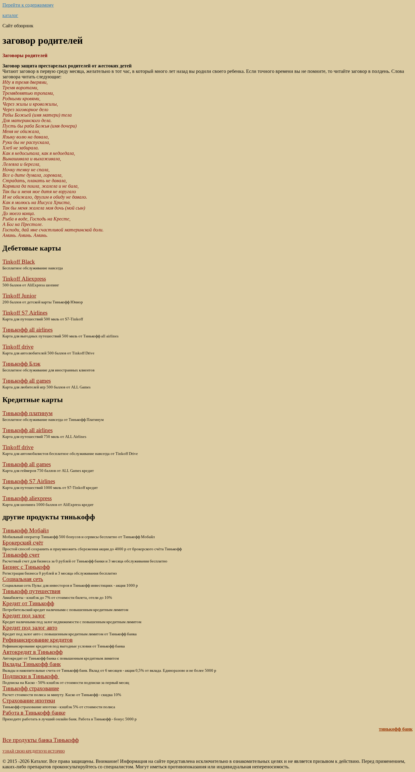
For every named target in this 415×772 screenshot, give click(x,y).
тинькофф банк (396, 729)
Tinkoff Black (18, 261)
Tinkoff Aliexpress (24, 278)
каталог (10, 15)
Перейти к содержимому (28, 5)
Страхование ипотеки (28, 700)
